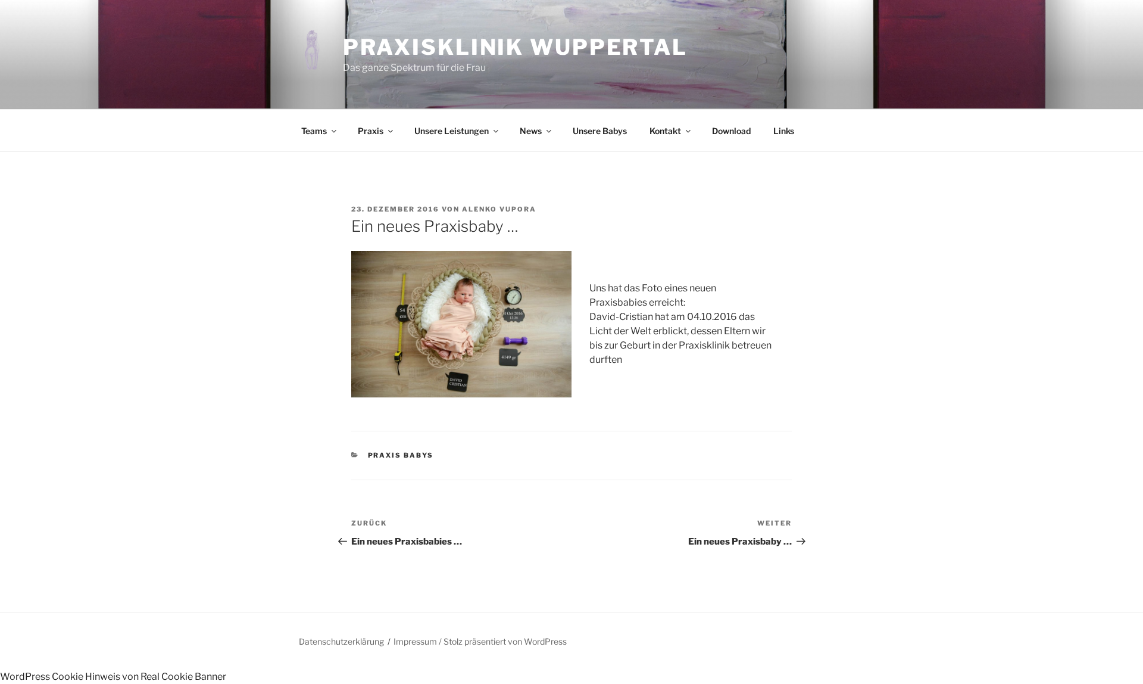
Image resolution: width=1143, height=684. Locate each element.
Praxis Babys (401, 455)
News (531, 131)
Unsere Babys (600, 131)
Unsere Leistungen (451, 131)
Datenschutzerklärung (341, 641)
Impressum (415, 641)
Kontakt (665, 131)
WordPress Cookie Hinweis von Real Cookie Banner (113, 676)
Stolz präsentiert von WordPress (505, 641)
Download (731, 131)
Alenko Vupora (499, 209)
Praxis (370, 131)
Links (783, 131)
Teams (314, 131)
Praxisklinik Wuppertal (515, 47)
